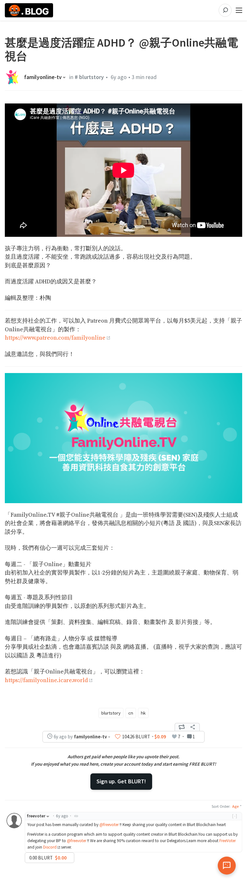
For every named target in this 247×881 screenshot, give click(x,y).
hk (143, 713)
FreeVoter (227, 840)
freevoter (36, 816)
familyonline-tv (43, 77)
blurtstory (111, 713)
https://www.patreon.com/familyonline (55, 338)
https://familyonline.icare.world (46, 680)
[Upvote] (118, 736)
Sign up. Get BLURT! (121, 781)
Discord (50, 847)
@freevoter (109, 824)
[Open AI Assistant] (227, 866)
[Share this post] (193, 727)
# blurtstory (89, 77)
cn (130, 713)
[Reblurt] (182, 727)
